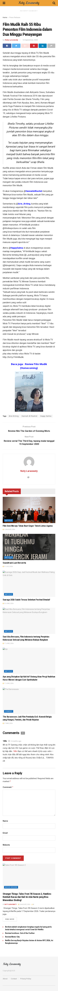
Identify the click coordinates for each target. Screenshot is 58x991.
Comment (8, 787)
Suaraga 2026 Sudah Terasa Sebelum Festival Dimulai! (26, 599)
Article (8, 520)
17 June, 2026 (8, 643)
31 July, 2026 (8, 566)
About (5, 979)
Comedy (8, 711)
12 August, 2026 (9, 529)
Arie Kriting (14, 416)
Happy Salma (45, 416)
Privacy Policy (25, 979)
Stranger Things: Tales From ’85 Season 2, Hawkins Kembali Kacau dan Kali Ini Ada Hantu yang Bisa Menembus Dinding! (27, 897)
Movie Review (11, 887)
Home (5, 17)
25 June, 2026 (8, 603)
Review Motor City (12, 937)
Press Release (14, 17)
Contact (14, 979)
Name (5, 821)
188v (5, 741)
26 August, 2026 (24, 904)
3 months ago (16, 741)
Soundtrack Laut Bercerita (14, 563)
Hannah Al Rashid (29, 416)
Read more (9, 919)
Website (6, 845)
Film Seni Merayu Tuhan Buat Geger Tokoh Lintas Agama (27, 526)
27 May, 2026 (8, 723)
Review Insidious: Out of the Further (20, 933)
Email (5, 833)
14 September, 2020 (30, 40)
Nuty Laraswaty (11, 40)
